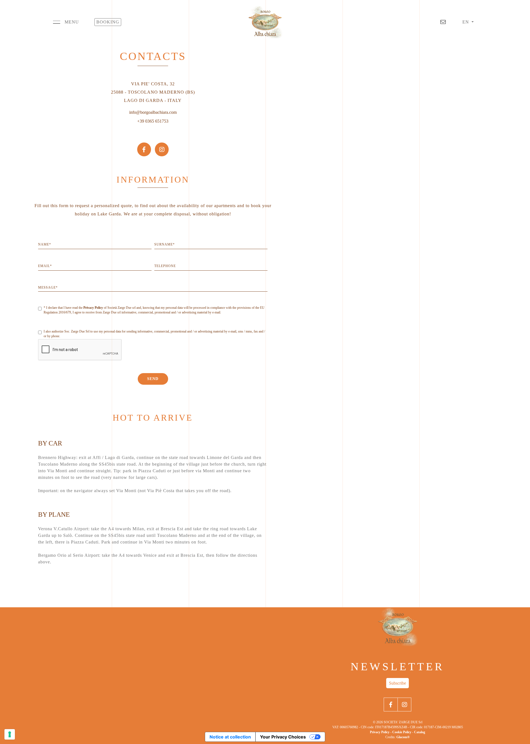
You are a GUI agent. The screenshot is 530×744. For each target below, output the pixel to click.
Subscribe (397, 683)
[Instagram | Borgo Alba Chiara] (162, 144)
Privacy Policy (93, 308)
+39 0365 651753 (152, 121)
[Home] (265, 22)
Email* (45, 266)
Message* (48, 287)
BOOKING (107, 22)
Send (152, 378)
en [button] (466, 22)
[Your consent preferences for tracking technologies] (9, 734)
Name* (44, 244)
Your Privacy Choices (283, 737)
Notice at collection (230, 737)
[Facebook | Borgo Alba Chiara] (144, 144)
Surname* (164, 244)
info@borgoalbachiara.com (153, 112)
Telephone (165, 266)
